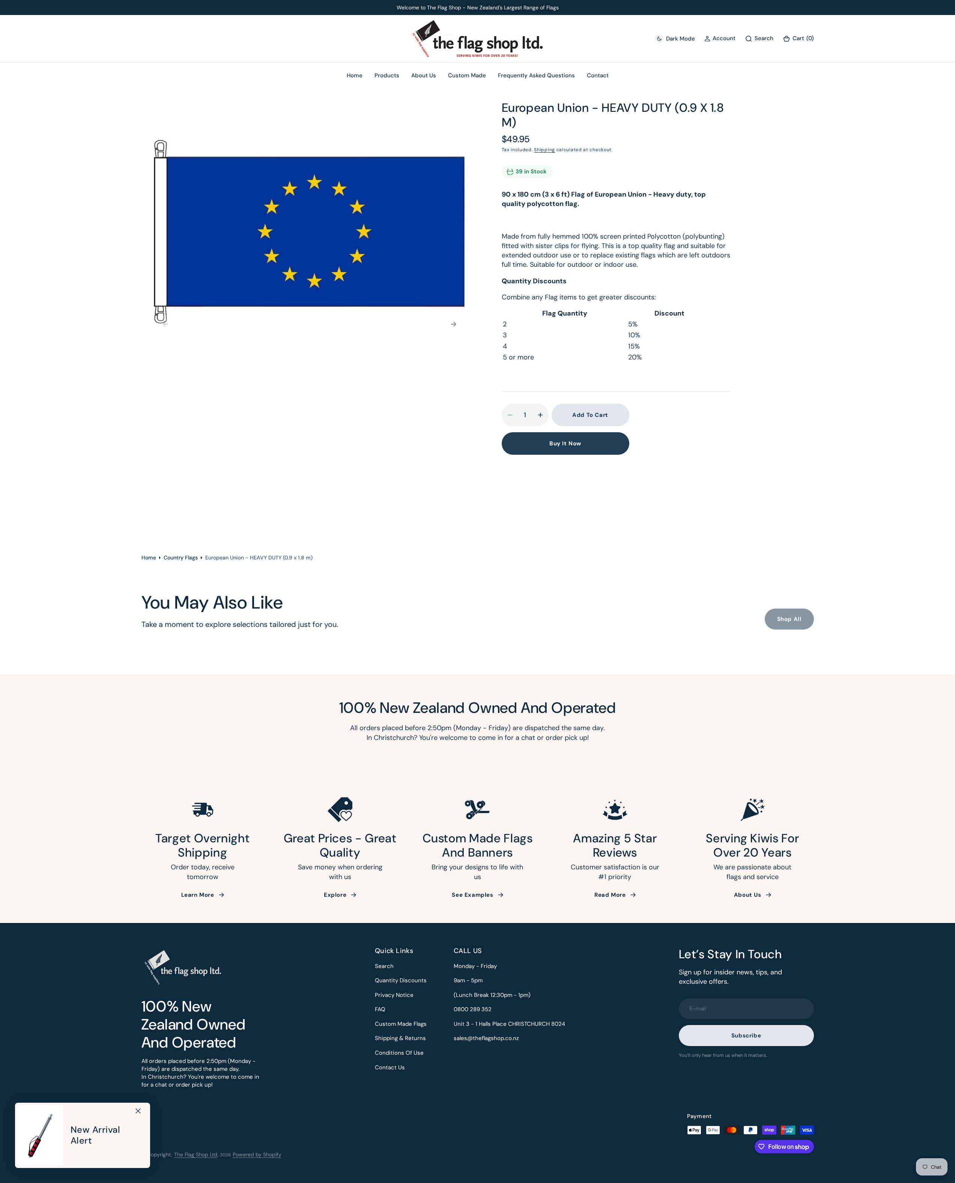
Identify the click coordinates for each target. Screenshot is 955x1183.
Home (148, 557)
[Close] (138, 1111)
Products (386, 75)
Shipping (544, 150)
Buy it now (565, 443)
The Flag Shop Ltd (195, 1154)
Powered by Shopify (257, 1154)
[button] (798, 39)
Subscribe (746, 1035)
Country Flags (181, 557)
